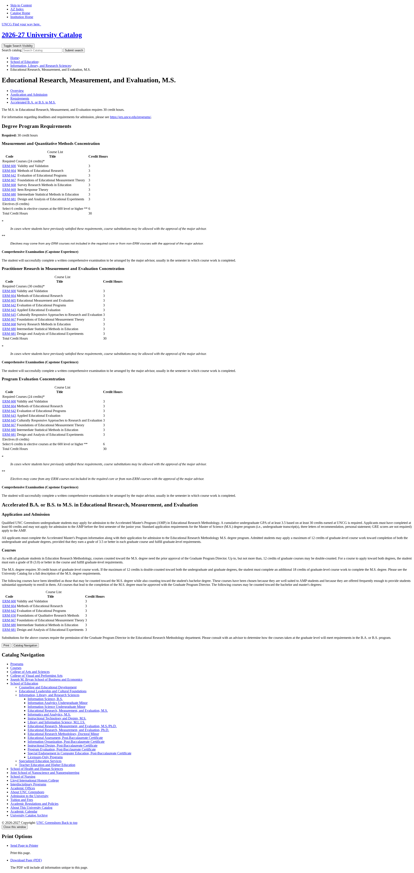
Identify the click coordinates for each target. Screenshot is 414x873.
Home (14, 58)
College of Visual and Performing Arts (36, 675)
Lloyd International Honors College (34, 780)
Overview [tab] (17, 90)
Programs (16, 664)
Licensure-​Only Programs (45, 757)
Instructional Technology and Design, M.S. (57, 718)
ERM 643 (9, 310)
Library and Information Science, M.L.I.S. (56, 722)
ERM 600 (9, 166)
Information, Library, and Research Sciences (40, 65)
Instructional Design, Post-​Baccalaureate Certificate (62, 745)
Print (6, 645)
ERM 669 (9, 189)
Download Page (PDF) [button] (26, 860)
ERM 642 (9, 175)
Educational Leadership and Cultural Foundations (52, 691)
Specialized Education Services (40, 761)
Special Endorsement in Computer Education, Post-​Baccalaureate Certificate (79, 753)
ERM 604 (9, 170)
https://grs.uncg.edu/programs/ (130, 117)
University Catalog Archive (29, 815)
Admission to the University (29, 796)
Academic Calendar (23, 811)
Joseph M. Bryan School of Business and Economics (46, 679)
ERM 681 (9, 199)
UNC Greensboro (49, 822)
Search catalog (12, 50)
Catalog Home (20, 13)
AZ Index (17, 9)
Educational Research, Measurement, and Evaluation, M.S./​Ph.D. (72, 726)
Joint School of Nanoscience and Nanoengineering (44, 772)
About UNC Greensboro (27, 792)
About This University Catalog (31, 807)
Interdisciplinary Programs (28, 784)
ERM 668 (9, 185)
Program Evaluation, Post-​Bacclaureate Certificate (62, 749)
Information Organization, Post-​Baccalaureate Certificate (66, 741)
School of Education (24, 62)
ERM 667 (9, 180)
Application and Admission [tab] (28, 94)
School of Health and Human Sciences (36, 769)
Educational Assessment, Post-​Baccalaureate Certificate (65, 738)
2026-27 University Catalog (42, 35)
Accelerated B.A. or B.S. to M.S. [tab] (33, 102)
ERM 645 (9, 315)
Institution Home (21, 17)
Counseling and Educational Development (48, 687)
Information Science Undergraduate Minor (56, 706)
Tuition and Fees (21, 800)
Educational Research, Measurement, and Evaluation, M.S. (68, 710)
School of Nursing (22, 776)
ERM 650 (9, 615)
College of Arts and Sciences (30, 672)
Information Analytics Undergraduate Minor (58, 703)
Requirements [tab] (19, 98)
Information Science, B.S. (45, 699)
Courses (15, 668)
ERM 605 (9, 300)
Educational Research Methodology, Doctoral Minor (63, 734)
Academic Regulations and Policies (34, 804)
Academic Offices (22, 788)
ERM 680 (9, 194)
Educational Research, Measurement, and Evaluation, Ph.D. (68, 730)
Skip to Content (21, 5)
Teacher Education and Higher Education (47, 765)
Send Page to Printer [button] (24, 845)
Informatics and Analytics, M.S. (49, 714)
